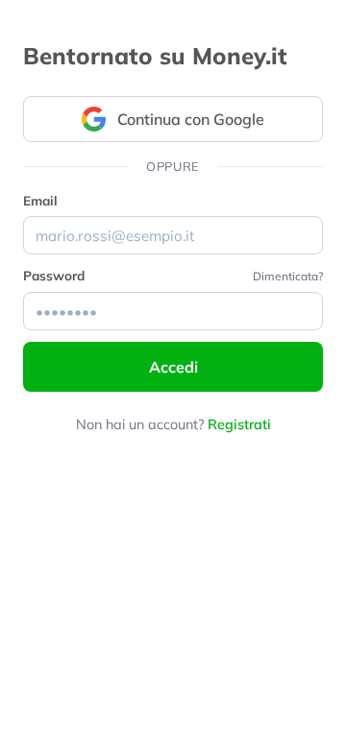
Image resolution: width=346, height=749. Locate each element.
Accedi (173, 366)
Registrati (239, 424)
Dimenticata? (288, 276)
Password (54, 275)
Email (40, 200)
